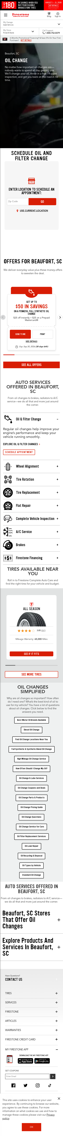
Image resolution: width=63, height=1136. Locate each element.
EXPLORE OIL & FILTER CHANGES (20, 444)
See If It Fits (31, 654)
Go (42, 201)
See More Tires (31, 674)
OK (31, 1127)
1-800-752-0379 (52, 33)
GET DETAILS (26, 40)
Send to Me (20, 334)
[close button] (59, 1098)
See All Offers (31, 365)
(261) (43, 631)
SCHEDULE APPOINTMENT (19, 452)
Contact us (13, 979)
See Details (31, 342)
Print (42, 334)
